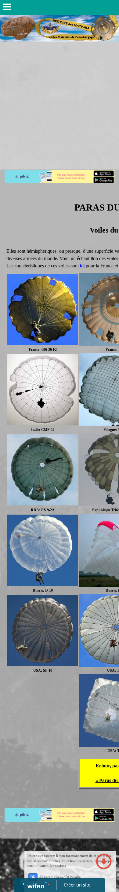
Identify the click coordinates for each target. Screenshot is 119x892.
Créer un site (77, 885)
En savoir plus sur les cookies (60, 877)
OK (33, 877)
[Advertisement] (59, 104)
